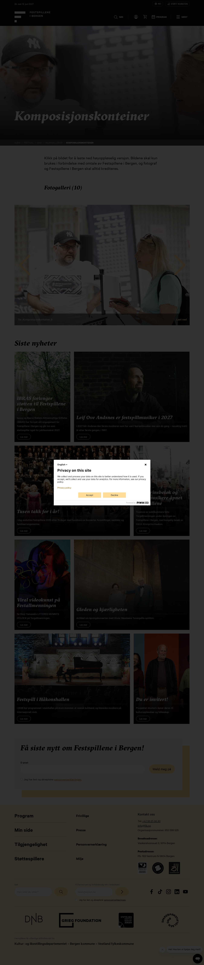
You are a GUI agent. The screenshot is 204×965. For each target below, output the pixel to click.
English (61, 464)
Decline (114, 495)
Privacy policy (64, 488)
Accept (89, 495)
